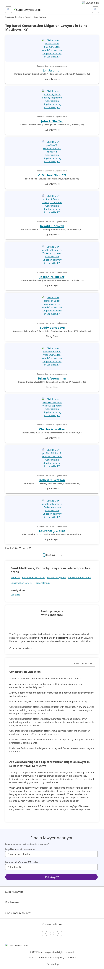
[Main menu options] (8, 9)
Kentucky (28, 17)
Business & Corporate (33, 577)
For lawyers (12, 902)
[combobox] (51, 854)
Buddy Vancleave (52, 327)
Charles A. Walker (52, 429)
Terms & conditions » (38, 957)
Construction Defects (21, 582)
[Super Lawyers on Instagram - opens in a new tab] (48, 933)
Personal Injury (42, 582)
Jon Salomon (52, 70)
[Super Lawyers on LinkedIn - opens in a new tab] (63, 933)
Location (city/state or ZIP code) (21, 862)
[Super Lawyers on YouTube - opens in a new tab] (55, 933)
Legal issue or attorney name (20, 849)
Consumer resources (18, 913)
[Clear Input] (94, 854)
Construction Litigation (13, 17)
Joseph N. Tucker (52, 277)
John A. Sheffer (52, 121)
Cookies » (72, 957)
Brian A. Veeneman (52, 378)
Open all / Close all (82, 663)
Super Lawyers (14, 892)
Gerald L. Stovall (52, 226)
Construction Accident (79, 577)
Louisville (15, 594)
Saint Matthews (40, 17)
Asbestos (15, 577)
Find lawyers (51, 877)
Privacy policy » (58, 957)
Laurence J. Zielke (52, 531)
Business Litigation (56, 577)
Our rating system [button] (20, 648)
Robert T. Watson (52, 480)
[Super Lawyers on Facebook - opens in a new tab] (40, 933)
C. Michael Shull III (52, 175)
